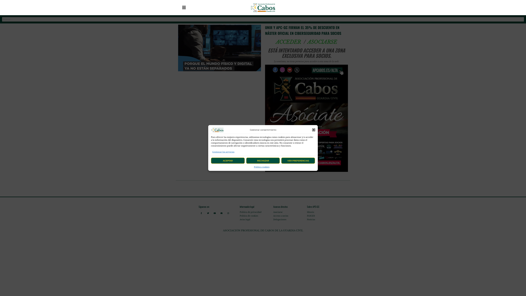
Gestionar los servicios (223, 152)
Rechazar (263, 160)
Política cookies (261, 167)
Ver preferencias (298, 160)
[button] (313, 130)
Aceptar (228, 160)
